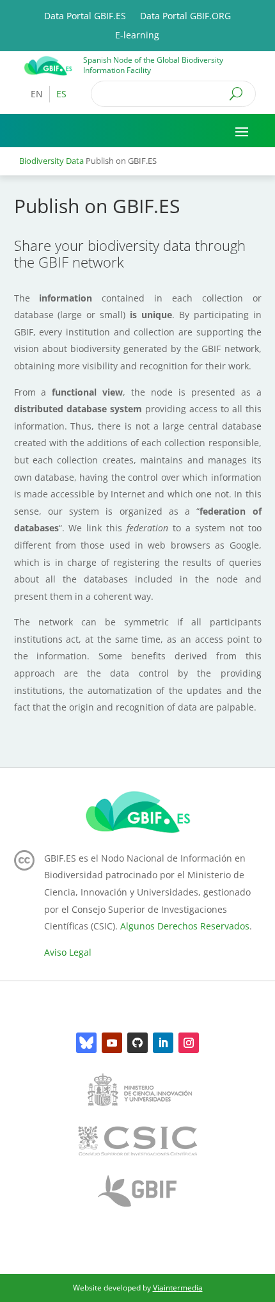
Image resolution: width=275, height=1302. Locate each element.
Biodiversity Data (51, 160)
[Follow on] (86, 1043)
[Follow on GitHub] (137, 1043)
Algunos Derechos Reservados (184, 926)
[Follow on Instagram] (188, 1043)
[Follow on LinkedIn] (163, 1043)
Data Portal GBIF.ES (85, 17)
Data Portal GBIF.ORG (185, 17)
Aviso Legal (67, 952)
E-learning (137, 36)
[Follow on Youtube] (112, 1043)
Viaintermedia (178, 1287)
